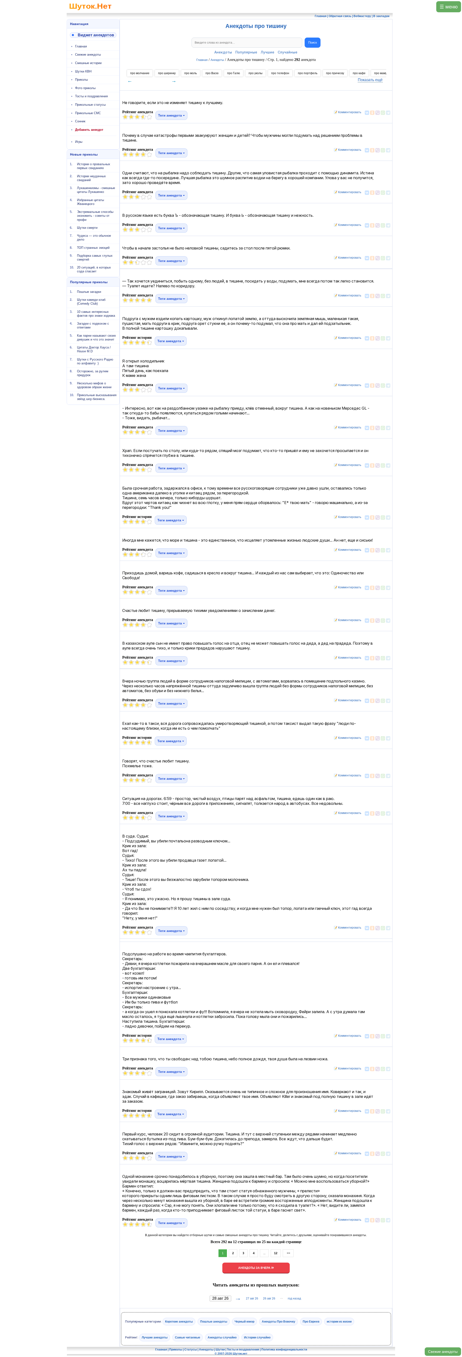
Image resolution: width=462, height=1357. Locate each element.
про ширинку (167, 73)
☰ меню (449, 6)
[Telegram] (388, 113)
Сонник (80, 121)
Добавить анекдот (89, 129)
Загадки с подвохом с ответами (93, 325)
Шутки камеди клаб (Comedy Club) (91, 301)
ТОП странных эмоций (93, 247)
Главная (81, 46)
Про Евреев (311, 1321)
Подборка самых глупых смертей (95, 257)
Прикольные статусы (90, 104)
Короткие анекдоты (179, 1321)
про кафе (359, 73)
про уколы (256, 73)
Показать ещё (370, 80)
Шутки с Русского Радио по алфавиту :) (95, 361)
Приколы (81, 79)
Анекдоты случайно (222, 1337)
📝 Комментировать (346, 112)
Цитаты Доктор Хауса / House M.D (94, 349)
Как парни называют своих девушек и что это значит (96, 337)
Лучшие (267, 52)
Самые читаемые (187, 1337)
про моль (190, 73)
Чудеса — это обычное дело (94, 237)
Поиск (312, 42)
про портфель (307, 73)
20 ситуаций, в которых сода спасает (94, 269)
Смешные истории (88, 63)
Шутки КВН (83, 71)
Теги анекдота (170, 115)
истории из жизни (339, 1321)
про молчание (139, 73)
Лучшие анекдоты (154, 1337)
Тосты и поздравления (91, 96)
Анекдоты (223, 52)
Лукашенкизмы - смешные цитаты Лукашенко (96, 190)
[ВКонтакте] (367, 113)
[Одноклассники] (372, 113)
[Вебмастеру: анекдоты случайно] (93, 35)
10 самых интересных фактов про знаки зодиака (96, 313)
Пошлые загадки (89, 292)
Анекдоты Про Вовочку (278, 1321)
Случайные (287, 52)
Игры (78, 142)
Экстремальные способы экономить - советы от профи (95, 216)
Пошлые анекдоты (213, 1321)
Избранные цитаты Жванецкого (90, 201)
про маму (380, 73)
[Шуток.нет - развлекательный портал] (90, 11)
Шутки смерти (87, 227)
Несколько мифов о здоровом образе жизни (94, 385)
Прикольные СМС (88, 113)
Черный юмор (244, 1321)
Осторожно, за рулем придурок (92, 373)
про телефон (280, 73)
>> (288, 1253)
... (264, 1253)
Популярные (246, 52)
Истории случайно (257, 1337)
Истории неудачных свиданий (91, 178)
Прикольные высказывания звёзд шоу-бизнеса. (96, 397)
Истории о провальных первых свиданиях (93, 166)
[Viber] (377, 113)
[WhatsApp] (383, 113)
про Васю (211, 73)
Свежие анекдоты (443, 1352)
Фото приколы (85, 88)
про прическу (335, 73)
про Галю (233, 73)
